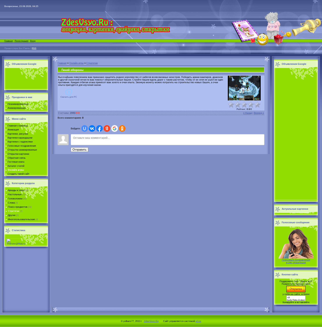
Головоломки (15, 198)
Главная (8, 41)
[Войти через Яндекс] (107, 128)
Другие (12, 215)
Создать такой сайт (18, 173)
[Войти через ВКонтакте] (92, 128)
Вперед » (259, 113)
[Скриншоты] (244, 88)
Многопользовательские (21, 219)
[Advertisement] (25, 79)
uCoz (198, 321)
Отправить (80, 149)
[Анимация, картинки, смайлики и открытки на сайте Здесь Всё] (115, 33)
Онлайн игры (76, 63)
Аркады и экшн (16, 190)
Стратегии (13, 211)
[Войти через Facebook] (99, 128)
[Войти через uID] (84, 128)
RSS (34, 48)
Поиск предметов (17, 207)
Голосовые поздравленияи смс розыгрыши (296, 261)
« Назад (247, 113)
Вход (32, 41)
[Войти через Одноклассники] (122, 128)
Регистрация (21, 41)
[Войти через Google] (114, 128)
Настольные (15, 194)
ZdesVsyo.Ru (151, 321)
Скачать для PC (68, 97)
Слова (11, 202)
